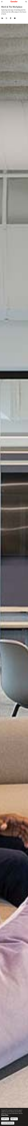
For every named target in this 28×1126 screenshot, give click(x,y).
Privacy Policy (4, 1115)
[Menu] (1, 1)
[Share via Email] (15, 19)
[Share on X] (6, 19)
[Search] (26, 1)
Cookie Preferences (7, 1123)
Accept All (5, 1118)
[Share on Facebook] (11, 19)
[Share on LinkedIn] (2, 19)
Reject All (14, 1118)
